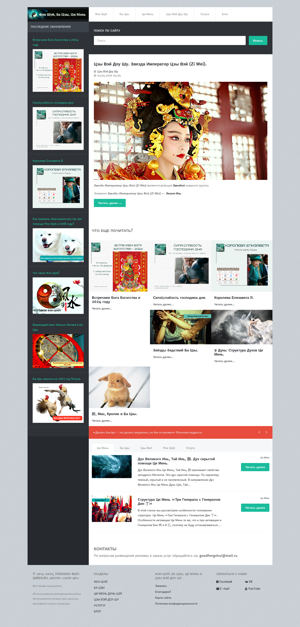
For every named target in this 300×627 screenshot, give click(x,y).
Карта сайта (163, 597)
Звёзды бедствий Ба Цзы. (175, 350)
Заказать (161, 586)
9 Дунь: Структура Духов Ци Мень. (238, 352)
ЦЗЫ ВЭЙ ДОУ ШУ (106, 599)
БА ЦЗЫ (99, 587)
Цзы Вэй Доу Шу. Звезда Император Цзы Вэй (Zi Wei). (150, 64)
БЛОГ (97, 611)
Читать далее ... (109, 203)
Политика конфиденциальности (176, 603)
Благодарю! (163, 592)
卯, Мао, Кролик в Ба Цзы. (114, 414)
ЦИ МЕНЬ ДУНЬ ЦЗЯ (108, 593)
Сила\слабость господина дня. (179, 298)
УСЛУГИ (99, 605)
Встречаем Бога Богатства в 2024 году (116, 300)
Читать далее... (102, 308)
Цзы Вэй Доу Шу (107, 71)
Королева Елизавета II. (234, 298)
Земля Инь (173, 193)
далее (255, 467)
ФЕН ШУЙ (100, 582)
